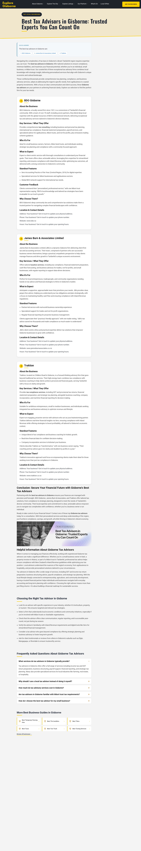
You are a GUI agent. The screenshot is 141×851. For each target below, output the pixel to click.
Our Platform (82, 4)
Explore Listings (67, 4)
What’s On (94, 4)
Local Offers (105, 4)
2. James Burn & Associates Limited (45, 53)
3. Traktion (63, 53)
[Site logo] (12, 4)
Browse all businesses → (24, 734)
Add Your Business (131, 4)
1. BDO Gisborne (25, 53)
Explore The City (52, 4)
